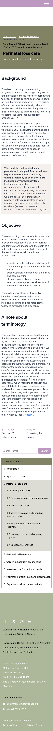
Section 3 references (22, 544)
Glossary (28, 414)
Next (29, 429)
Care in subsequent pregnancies (23, 561)
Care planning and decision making (29, 498)
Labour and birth (20, 505)
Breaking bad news (20, 490)
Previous (9, 429)
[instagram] (22, 621)
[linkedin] (30, 621)
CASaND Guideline (29, 36)
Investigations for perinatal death (24, 569)
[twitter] (14, 621)
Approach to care (16, 476)
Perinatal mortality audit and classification (28, 576)
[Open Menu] (46, 3)
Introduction (12, 468)
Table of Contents (13, 461)
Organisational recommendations (24, 584)
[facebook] (6, 621)
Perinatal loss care (16, 483)
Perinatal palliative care (18, 554)
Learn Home (9, 36)
